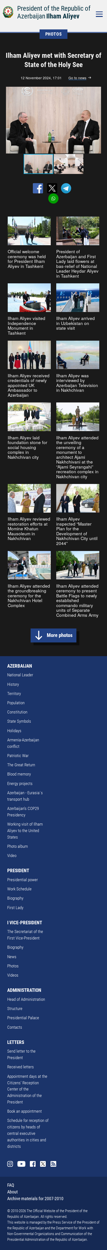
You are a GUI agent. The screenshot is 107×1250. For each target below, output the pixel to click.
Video (11, 855)
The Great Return (21, 764)
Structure (14, 1008)
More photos (60, 635)
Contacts (14, 1027)
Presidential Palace (23, 1017)
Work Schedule (19, 888)
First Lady (15, 907)
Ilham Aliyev (62, 16)
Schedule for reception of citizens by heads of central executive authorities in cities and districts (28, 1133)
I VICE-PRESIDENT (24, 923)
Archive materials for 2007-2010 (35, 1198)
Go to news (77, 78)
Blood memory (19, 774)
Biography (15, 898)
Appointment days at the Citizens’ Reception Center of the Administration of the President (27, 1089)
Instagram (10, 1164)
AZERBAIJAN (19, 666)
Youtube (21, 1164)
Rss (53, 1164)
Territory (14, 693)
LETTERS (15, 1042)
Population (16, 702)
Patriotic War (18, 755)
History (13, 684)
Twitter (43, 1164)
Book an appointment (24, 1111)
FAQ (10, 1185)
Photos (13, 965)
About (12, 1191)
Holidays (14, 730)
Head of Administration (26, 999)
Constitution (17, 711)
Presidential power (22, 879)
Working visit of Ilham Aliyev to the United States (25, 831)
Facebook (33, 1164)
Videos (12, 975)
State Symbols (19, 721)
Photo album (17, 846)
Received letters (20, 1066)
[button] (100, 120)
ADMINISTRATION (24, 990)
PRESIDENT (18, 870)
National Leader (20, 674)
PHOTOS (53, 34)
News (11, 956)
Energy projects (20, 783)
